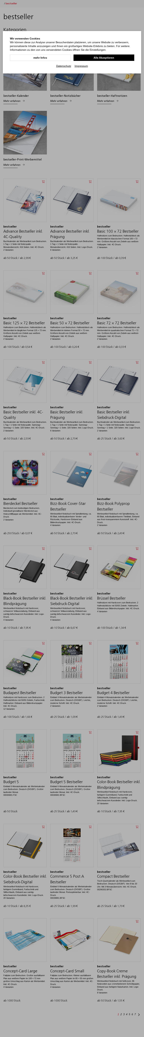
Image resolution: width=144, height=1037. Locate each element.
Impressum (81, 65)
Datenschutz (63, 65)
